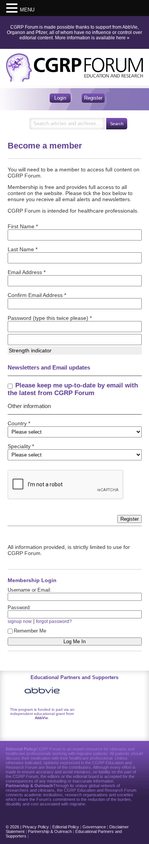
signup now (20, 621)
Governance (94, 827)
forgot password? (54, 621)
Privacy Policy (36, 827)
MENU (27, 10)
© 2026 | (14, 827)
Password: (19, 607)
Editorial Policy (65, 827)
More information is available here (90, 37)
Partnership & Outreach (50, 831)
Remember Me (30, 631)
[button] (13, 8)
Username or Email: (30, 590)
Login (60, 98)
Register (93, 98)
